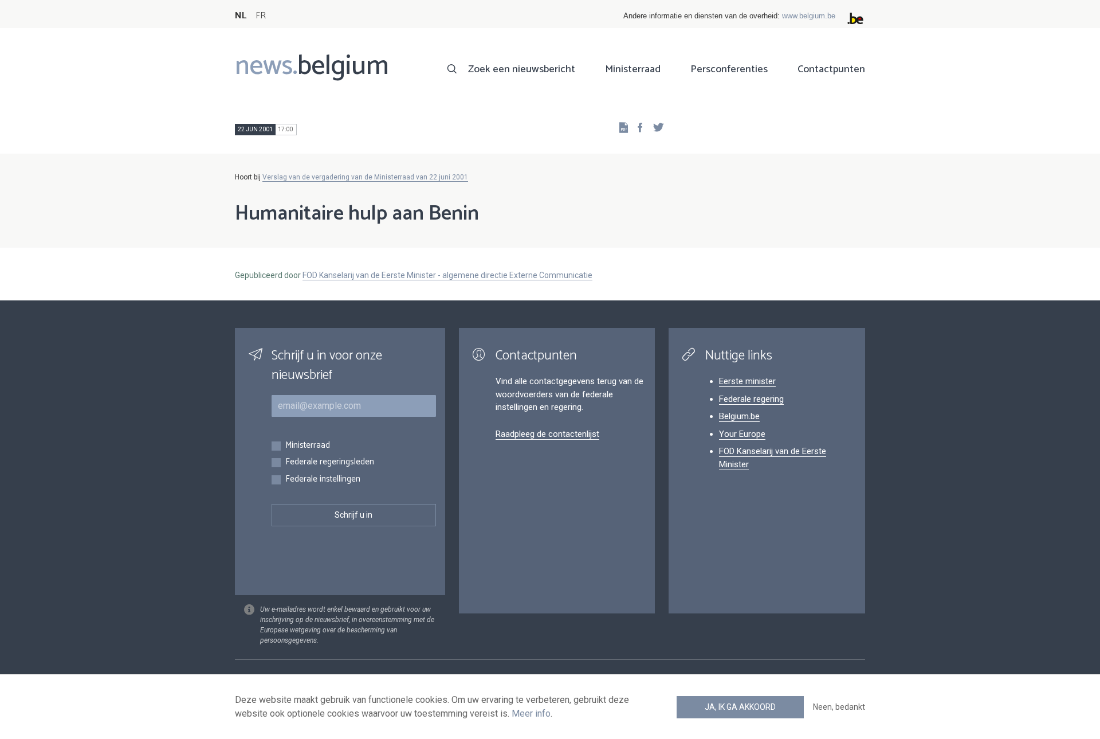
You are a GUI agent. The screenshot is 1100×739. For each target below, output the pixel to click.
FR (261, 16)
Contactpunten (831, 69)
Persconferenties (729, 69)
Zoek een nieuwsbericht (521, 69)
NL (240, 16)
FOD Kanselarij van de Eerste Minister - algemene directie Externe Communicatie (447, 275)
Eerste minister (747, 381)
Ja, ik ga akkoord (740, 706)
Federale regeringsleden (329, 462)
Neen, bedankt (839, 706)
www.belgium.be (808, 15)
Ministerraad (633, 69)
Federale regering (751, 399)
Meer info (531, 713)
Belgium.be (739, 416)
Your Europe (742, 434)
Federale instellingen (322, 479)
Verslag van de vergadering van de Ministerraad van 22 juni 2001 (365, 177)
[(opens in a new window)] (636, 127)
